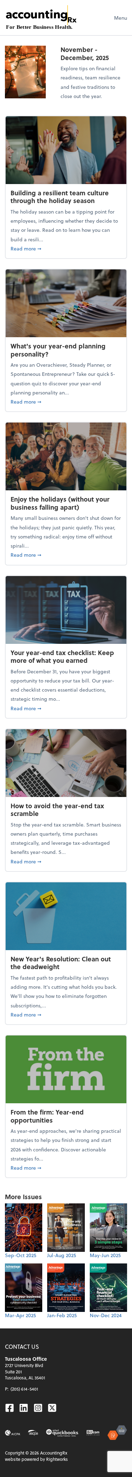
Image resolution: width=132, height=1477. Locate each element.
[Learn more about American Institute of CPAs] (12, 1433)
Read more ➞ (66, 248)
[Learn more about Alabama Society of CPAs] (33, 1433)
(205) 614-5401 (24, 1389)
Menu (120, 17)
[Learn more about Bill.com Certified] (93, 1433)
